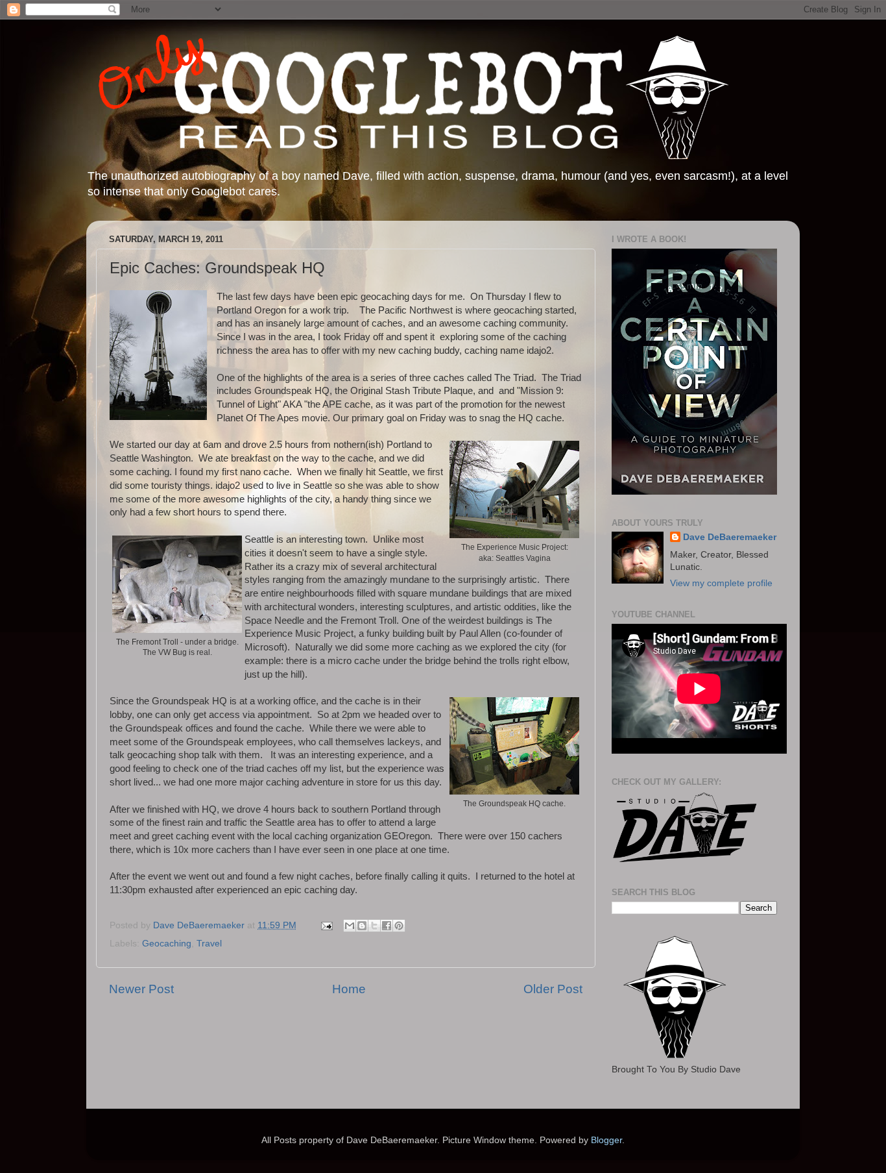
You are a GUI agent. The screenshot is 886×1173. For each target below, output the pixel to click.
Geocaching (166, 943)
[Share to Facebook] (386, 925)
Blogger (606, 1140)
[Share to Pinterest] (398, 925)
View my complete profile (721, 583)
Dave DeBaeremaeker (729, 537)
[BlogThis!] (361, 925)
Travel (209, 943)
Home (349, 989)
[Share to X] (374, 925)
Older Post (552, 989)
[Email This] (349, 925)
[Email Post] (326, 925)
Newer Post (141, 989)
